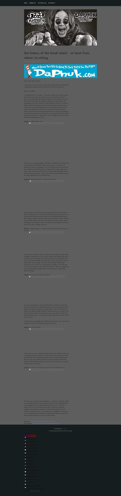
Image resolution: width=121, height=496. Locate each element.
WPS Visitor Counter (35, 491)
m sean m (64, 428)
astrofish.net (51, 3)
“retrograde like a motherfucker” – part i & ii (42, 421)
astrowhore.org (42, 3)
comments (46, 61)
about (25, 3)
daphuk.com (32, 3)
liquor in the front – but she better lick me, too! (45, 423)
